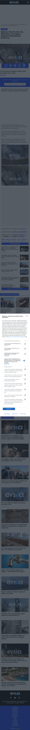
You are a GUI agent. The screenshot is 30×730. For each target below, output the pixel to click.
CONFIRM (9, 408)
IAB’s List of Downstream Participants (16, 336)
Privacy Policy (23, 413)
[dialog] (15, 365)
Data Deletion (7, 413)
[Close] (27, 316)
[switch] (25, 344)
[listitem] (15, 341)
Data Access (15, 413)
